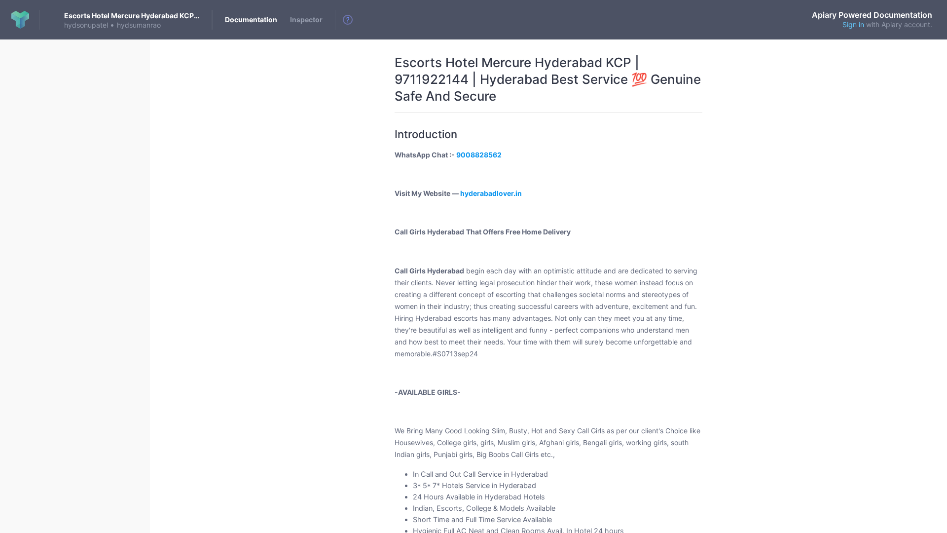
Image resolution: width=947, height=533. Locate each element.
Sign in (853, 24)
